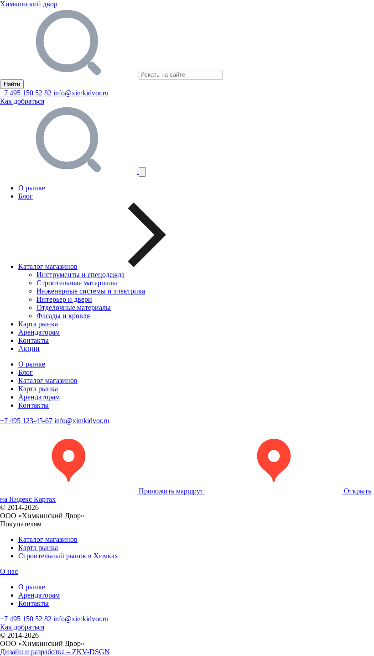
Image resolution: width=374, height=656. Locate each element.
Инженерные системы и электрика (90, 291)
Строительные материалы (76, 283)
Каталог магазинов (48, 380)
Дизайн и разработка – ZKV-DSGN (55, 652)
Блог (25, 196)
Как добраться (22, 101)
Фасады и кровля (63, 316)
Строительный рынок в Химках (68, 556)
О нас (9, 571)
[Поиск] (69, 171)
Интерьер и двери (64, 299)
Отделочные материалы (73, 307)
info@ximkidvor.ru (81, 93)
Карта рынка (38, 324)
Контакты (33, 340)
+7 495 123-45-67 (26, 421)
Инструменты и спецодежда (80, 274)
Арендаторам (39, 332)
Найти (12, 84)
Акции (29, 348)
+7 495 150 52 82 (26, 93)
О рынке (31, 188)
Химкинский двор (28, 4)
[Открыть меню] (142, 172)
